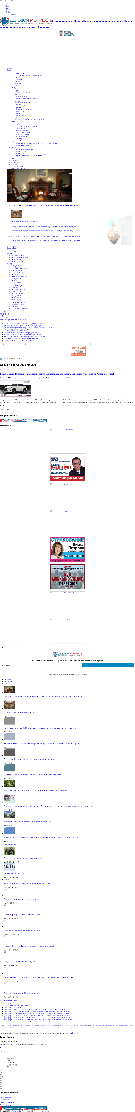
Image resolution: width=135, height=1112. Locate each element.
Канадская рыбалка (21, 130)
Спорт (16, 117)
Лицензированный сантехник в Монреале (17, 329)
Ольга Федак (15, 267)
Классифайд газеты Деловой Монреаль (13, 320)
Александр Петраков (17, 305)
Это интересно (19, 140)
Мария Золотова (16, 271)
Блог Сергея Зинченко (18, 303)
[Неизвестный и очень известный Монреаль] (16, 217)
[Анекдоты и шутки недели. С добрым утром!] (9, 958)
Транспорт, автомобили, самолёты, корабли (29, 119)
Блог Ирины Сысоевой (18, 290)
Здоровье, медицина (21, 96)
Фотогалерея (19, 138)
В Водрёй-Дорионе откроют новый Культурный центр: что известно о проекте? (32, 775)
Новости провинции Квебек (24, 149)
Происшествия (19, 112)
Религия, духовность (21, 115)
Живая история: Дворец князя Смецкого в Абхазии (22, 915)
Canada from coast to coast (23, 1029)
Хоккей (31, 1029)
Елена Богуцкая (16, 278)
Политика (14, 164)
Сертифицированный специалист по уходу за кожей (21, 333)
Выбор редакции (20, 157)
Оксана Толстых (16, 291)
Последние (7, 679)
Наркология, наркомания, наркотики (27, 98)
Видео (13, 159)
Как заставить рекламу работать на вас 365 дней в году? (23, 325)
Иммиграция (15, 163)
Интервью (14, 161)
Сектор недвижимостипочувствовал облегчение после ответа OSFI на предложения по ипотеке (38, 977)
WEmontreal (75, 1033)
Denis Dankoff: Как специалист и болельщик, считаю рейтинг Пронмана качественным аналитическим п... (39, 1019)
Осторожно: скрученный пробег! (14, 331)
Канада (14, 1025)
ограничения (36, 1029)
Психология (18, 113)
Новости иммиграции (22, 146)
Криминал (18, 104)
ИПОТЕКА (111, 1027)
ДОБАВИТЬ (3, 318)
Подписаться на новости (8, 1102)
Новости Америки (20, 153)
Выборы (85, 1027)
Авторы (9, 263)
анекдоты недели (77, 1027)
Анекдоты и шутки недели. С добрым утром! (20, 962)
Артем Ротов (15, 288)
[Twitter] (4, 1047)
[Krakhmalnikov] (100, 351)
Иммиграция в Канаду (6, 1027)
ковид (89, 1027)
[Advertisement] (67, 52)
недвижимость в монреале (53, 1025)
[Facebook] (2, 1047)
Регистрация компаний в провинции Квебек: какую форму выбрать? (26, 336)
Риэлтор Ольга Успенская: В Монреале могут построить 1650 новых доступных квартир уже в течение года (42, 205)
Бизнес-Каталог (12, 252)
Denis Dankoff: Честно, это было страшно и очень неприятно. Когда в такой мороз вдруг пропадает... (37, 1011)
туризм (119, 1027)
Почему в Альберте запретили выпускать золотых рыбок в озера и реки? (30, 759)
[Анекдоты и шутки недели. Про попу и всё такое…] (9, 895)
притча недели (94, 1027)
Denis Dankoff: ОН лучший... (13, 1008)
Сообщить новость (17, 261)
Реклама (17, 81)
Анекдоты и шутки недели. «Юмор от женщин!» (21, 993)
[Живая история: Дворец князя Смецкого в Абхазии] (9, 911)
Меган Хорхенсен (16, 265)
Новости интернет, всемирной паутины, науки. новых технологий (36, 144)
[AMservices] (57, 351)
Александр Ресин (16, 301)
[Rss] (0, 1047)
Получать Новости (13, 248)
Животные (18, 95)
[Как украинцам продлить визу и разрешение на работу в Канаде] (6, 880)
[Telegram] (7, 1047)
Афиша (17, 125)
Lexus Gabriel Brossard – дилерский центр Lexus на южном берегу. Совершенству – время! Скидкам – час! (57, 374)
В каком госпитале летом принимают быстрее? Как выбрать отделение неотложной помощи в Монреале (45, 240)
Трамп (62, 1027)
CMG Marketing (4, 1100)
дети (82, 1027)
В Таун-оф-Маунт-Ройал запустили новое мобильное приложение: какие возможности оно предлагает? (41, 837)
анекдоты (59, 1027)
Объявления (11, 250)
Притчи (106, 1027)
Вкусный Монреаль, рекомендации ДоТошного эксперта (22, 335)
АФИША (7, 8)
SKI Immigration (100, 1027)
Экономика (14, 72)
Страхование (19, 79)
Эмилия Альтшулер (17, 286)
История (17, 100)
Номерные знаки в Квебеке (14, 874)
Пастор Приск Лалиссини (19, 276)
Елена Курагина (16, 299)
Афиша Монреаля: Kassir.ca (28, 127)
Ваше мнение (19, 166)
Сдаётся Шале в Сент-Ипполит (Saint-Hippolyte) (19, 340)
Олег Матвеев (15, 284)
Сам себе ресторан (21, 136)
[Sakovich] (34, 351)
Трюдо (117, 1025)
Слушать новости (12, 246)
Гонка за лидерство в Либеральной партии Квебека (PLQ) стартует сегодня (29, 327)
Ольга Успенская (25, 1027)
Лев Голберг (15, 274)
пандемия (123, 1027)
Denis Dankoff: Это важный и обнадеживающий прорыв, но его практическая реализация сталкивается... (38, 1015)
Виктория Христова (17, 273)
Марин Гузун (15, 307)
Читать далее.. (4, 409)
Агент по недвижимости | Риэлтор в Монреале (69, 1025)
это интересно (31, 1025)
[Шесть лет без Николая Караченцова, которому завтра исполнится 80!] (9, 942)
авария (16, 1029)
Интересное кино (20, 129)
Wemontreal (16, 1111)
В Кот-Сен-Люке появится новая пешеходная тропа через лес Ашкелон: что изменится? (35, 790)
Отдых (13, 121)
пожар (130, 1025)
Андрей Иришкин (16, 295)
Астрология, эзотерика (22, 93)
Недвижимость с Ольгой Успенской (30, 76)
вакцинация (84, 1025)
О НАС (5, 3)
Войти (9, 12)
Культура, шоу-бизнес (22, 106)
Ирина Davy (14, 280)
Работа (17, 78)
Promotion (5, 1029)
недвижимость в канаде (47, 1027)
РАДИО (7, 6)
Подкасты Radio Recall (18, 168)
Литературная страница (22, 132)
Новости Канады (20, 151)
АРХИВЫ (7, 5)
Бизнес (17, 85)
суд (100, 1025)
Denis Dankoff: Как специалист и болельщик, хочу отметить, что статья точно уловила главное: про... (37, 1017)
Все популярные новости (8, 1000)
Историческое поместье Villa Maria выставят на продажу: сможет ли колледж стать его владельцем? (44, 231)
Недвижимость (20, 74)
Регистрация (12, 14)
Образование (19, 108)
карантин (115, 1027)
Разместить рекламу (18, 256)
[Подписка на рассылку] (0, 370)
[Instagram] (6, 1047)
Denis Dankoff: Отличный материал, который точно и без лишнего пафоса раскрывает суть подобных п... (38, 1021)
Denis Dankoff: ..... (9, 1004)
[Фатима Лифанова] (13, 351)
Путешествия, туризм (22, 134)
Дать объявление (6, 1105)
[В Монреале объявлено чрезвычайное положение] (9, 927)
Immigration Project (68, 1027)
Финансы (18, 83)
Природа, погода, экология (23, 110)
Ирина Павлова (16, 297)
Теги (5, 683)
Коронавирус (37, 1025)
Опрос (17, 91)
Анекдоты (18, 123)
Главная (9, 68)
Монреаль (10, 1025)
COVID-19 (18, 1025)
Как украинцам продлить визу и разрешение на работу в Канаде (27, 883)
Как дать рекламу (16, 259)
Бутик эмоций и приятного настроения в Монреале (21, 338)
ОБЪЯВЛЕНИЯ (4, 314)
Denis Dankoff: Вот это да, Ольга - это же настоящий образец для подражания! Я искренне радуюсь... (37, 1010)
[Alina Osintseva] (78, 351)
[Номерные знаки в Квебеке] (9, 870)
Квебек (22, 1025)
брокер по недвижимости (93, 1025)
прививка (121, 1025)
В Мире (13, 142)
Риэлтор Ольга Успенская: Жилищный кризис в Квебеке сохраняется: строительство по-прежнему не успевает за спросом (48, 806)
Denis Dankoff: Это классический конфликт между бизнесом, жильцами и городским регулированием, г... (38, 1013)
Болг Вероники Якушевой (19, 308)
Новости (9, 70)
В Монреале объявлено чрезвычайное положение (22, 930)
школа (54, 1027)
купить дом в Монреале (110, 1025)
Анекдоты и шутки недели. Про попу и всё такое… (22, 899)
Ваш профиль (9, 11)
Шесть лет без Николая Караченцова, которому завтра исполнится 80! (29, 946)
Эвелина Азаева (16, 282)
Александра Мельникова (19, 269)
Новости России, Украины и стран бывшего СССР (31, 155)
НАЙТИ (2, 316)
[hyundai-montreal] (122, 351)
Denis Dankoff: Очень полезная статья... (17, 1006)
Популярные (8, 681)
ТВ (123, 1025)
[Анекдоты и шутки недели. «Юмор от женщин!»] (9, 989)
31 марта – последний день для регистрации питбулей (23, 858)
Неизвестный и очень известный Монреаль (25, 221)
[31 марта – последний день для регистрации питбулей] (9, 854)
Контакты (7, 9)
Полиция (26, 1025)
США (81, 1025)
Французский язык (21, 89)
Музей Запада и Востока (23, 102)
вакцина (126, 1025)
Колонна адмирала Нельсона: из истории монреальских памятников (28, 822)
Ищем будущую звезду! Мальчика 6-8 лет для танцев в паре (24, 323)
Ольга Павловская (17, 293)
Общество (14, 87)
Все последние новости (8, 845)
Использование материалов (20, 257)
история (102, 1025)
